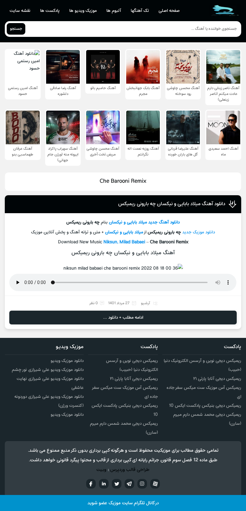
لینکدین (104, 484)
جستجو (16, 28)
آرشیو (145, 303)
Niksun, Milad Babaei (124, 242)
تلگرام (129, 484)
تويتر (116, 484)
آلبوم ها (113, 10)
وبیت (101, 470)
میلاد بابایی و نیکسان (128, 222)
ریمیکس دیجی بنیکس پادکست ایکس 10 (205, 405)
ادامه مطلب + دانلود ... (123, 317)
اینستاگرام (142, 484)
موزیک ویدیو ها (83, 10)
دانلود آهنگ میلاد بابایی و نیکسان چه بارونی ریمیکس (171, 204)
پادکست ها (50, 10)
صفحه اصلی (169, 10)
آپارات (155, 484)
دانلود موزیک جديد (198, 232)
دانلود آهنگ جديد (164, 222)
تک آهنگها (140, 10)
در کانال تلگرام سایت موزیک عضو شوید (123, 503)
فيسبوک (91, 484)
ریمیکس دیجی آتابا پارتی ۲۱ (217, 378)
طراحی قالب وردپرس (130, 470)
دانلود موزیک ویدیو (67, 360)
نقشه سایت (20, 10)
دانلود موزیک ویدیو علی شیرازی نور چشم (48, 369)
